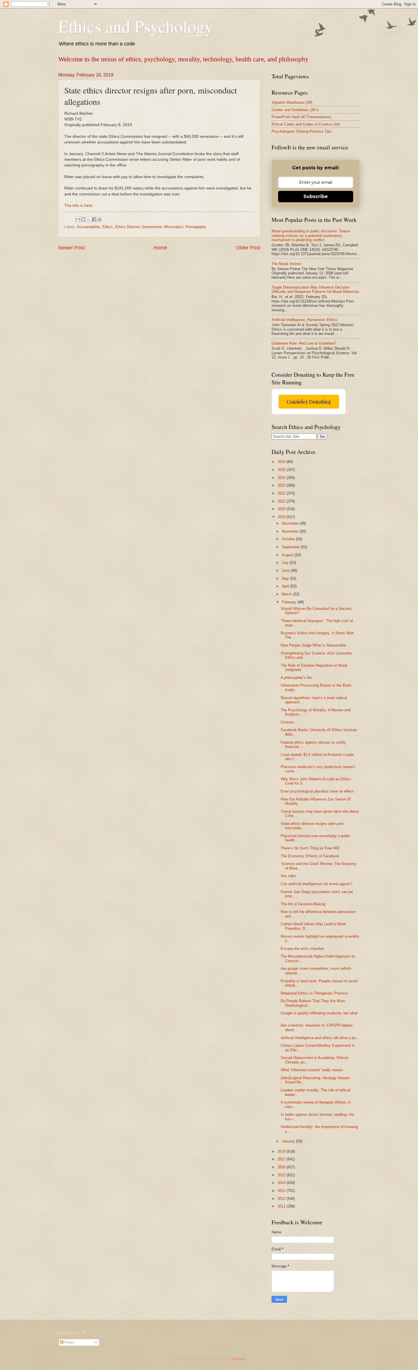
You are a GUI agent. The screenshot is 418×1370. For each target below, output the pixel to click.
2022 (282, 493)
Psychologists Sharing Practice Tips (302, 131)
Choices (287, 722)
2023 (282, 485)
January (289, 1141)
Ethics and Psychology (135, 26)
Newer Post (71, 248)
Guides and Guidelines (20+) (295, 110)
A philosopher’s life (296, 677)
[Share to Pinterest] (99, 219)
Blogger (239, 1359)
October (289, 539)
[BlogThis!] (83, 219)
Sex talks (288, 876)
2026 (282, 462)
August (288, 555)
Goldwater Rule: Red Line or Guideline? (304, 343)
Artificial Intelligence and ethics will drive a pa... (320, 1038)
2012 (282, 1198)
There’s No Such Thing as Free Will (310, 848)
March (287, 594)
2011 (282, 1206)
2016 (282, 1167)
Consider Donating (309, 401)
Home (160, 248)
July (286, 562)
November (291, 531)
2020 (282, 509)
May (286, 578)
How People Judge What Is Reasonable (313, 645)
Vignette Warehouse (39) (292, 102)
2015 (282, 1175)
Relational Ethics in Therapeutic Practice (314, 993)
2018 (282, 1151)
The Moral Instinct (286, 264)
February (289, 602)
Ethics (107, 227)
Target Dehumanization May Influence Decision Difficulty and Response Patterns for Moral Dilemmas (315, 289)
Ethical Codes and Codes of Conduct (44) (306, 124)
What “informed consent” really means (312, 1070)
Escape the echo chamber (302, 948)
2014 (282, 1183)
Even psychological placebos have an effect (317, 791)
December (291, 523)
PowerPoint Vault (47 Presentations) (301, 117)
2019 (282, 517)
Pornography (195, 227)
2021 (282, 501)
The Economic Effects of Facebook (310, 856)
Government (152, 227)
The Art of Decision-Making (303, 904)
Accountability (88, 227)
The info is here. (79, 205)
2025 (282, 470)
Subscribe (315, 196)
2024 (282, 478)
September (291, 547)
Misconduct (173, 227)
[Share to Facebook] (94, 219)
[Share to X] (89, 219)
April (286, 586)
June (286, 570)
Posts (68, 1342)
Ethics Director (127, 227)
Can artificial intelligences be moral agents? (316, 884)
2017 (282, 1159)
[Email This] (78, 219)
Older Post (248, 248)
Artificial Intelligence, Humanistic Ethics (304, 320)
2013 (282, 1190)
